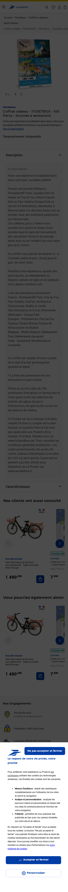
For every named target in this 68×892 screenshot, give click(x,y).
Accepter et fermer (36, 860)
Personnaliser (36, 873)
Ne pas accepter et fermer (44, 751)
